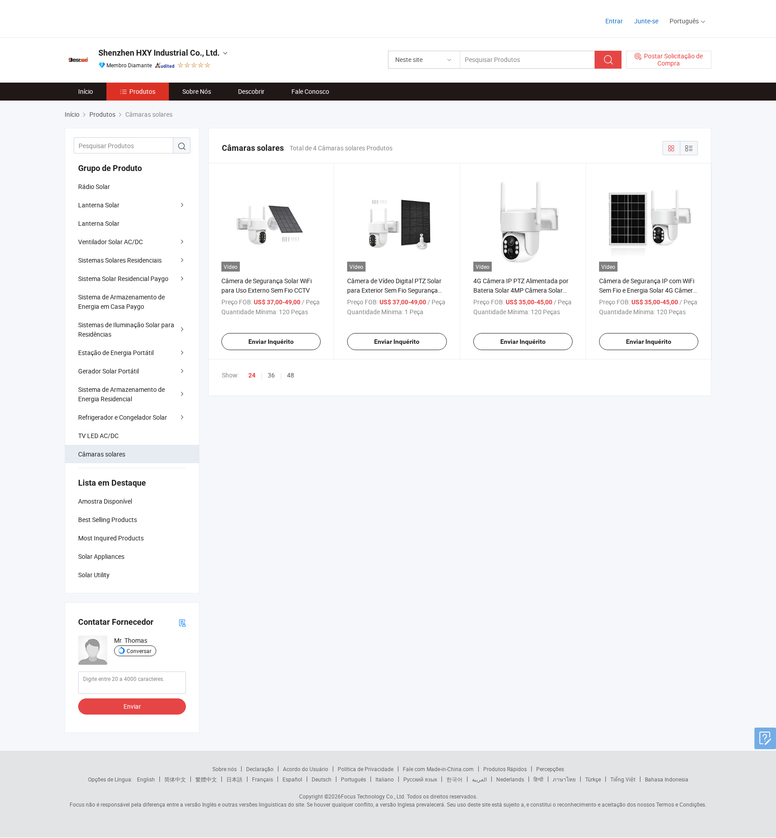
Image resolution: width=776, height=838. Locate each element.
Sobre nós (224, 768)
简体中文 (175, 779)
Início (85, 91)
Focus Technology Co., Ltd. (373, 796)
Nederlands (510, 779)
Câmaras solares (101, 454)
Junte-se (646, 21)
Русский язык (420, 779)
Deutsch (321, 779)
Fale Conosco (310, 91)
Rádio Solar (94, 186)
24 (252, 375)
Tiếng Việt (622, 779)
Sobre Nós (196, 91)
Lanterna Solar (98, 205)
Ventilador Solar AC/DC (110, 241)
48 (290, 375)
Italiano (384, 779)
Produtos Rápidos (505, 768)
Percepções (550, 768)
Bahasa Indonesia (666, 779)
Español (292, 779)
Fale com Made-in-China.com (438, 768)
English (146, 779)
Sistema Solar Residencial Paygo (123, 278)
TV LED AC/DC (98, 435)
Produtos (142, 91)
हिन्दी (538, 779)
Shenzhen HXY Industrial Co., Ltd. (159, 52)
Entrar (614, 21)
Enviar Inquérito (271, 341)
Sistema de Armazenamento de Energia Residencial (121, 394)
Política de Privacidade (365, 768)
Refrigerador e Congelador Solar (122, 417)
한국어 (454, 779)
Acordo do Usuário (305, 768)
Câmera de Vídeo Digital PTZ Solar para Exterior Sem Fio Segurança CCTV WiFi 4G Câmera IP (394, 290)
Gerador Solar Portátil (108, 371)
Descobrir (251, 91)
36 (271, 375)
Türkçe (593, 779)
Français (262, 779)
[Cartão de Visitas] (182, 622)
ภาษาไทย (564, 779)
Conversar (139, 650)
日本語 (234, 779)
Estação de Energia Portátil (116, 352)
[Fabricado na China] (122, 17)
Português (353, 779)
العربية (479, 779)
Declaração (259, 768)
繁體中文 (206, 779)
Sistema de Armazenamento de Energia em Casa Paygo (121, 302)
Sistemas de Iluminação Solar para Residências (126, 329)
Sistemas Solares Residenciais (120, 260)
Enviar (132, 706)
